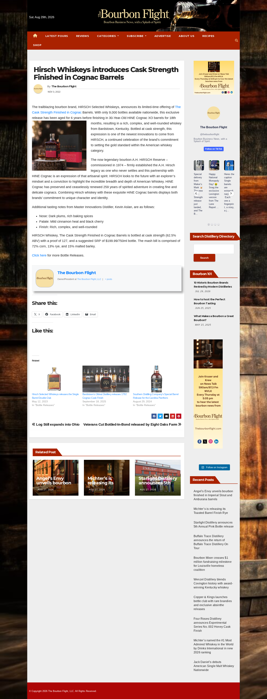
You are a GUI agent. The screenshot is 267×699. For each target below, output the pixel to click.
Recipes (208, 36)
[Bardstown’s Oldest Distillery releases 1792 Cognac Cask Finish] (105, 379)
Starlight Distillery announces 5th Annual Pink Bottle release (158, 485)
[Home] (35, 36)
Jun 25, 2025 (203, 308)
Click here (39, 255)
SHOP (37, 45)
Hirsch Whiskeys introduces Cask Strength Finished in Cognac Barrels (106, 73)
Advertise (162, 36)
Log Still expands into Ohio (57, 424)
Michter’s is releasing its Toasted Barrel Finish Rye (103, 485)
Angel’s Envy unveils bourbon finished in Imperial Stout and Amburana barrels (213, 495)
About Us (186, 36)
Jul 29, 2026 (203, 291)
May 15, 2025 (203, 325)
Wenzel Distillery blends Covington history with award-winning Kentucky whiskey (213, 583)
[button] (236, 40)
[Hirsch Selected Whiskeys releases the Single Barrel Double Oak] (55, 379)
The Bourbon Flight (63, 86)
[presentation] (196, 193)
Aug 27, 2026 (46, 489)
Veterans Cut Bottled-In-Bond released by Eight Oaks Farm (130, 424)
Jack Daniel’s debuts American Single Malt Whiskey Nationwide (214, 666)
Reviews (82, 36)
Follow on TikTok (213, 149)
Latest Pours (56, 36)
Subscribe (135, 36)
